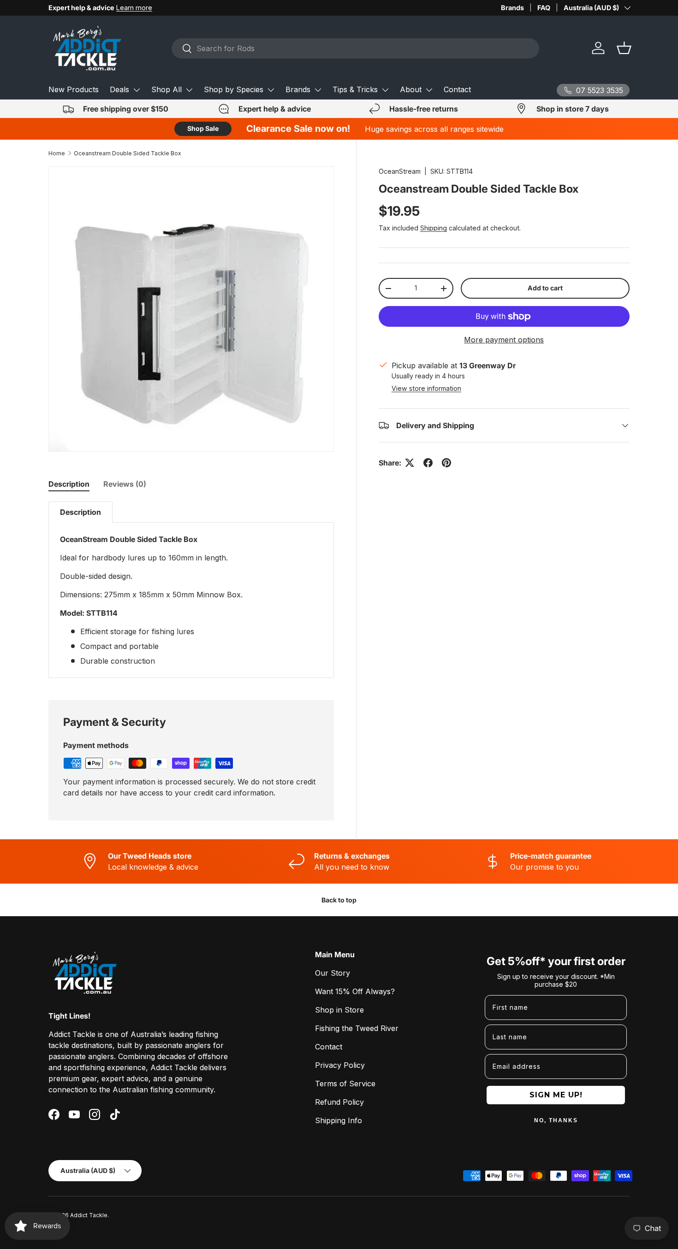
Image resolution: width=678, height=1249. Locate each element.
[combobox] (355, 48)
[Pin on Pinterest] (446, 463)
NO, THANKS (556, 1120)
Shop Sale (203, 128)
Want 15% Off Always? (355, 991)
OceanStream (400, 171)
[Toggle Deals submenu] (136, 89)
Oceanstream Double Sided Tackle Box (127, 153)
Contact (457, 89)
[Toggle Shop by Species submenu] (270, 89)
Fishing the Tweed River (356, 1028)
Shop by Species (233, 89)
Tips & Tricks (355, 89)
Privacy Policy (340, 1065)
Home (56, 153)
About (411, 89)
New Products (73, 89)
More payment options (504, 339)
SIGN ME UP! (556, 1094)
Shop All (166, 89)
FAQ (543, 8)
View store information (426, 388)
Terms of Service (345, 1083)
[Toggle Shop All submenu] (189, 89)
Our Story (332, 973)
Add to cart (545, 288)
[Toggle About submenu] (428, 89)
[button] (624, 48)
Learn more (134, 8)
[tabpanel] (191, 589)
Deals (119, 89)
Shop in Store (339, 1009)
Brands (512, 8)
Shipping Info (338, 1120)
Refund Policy (339, 1102)
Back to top (339, 900)
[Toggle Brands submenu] (317, 89)
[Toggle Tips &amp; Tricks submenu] (385, 89)
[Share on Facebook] (428, 463)
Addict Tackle (88, 1215)
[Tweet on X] (409, 463)
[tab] (68, 484)
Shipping (433, 228)
